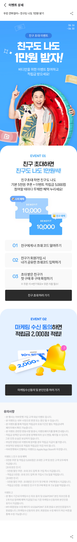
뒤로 (5, 5)
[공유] (71, 13)
